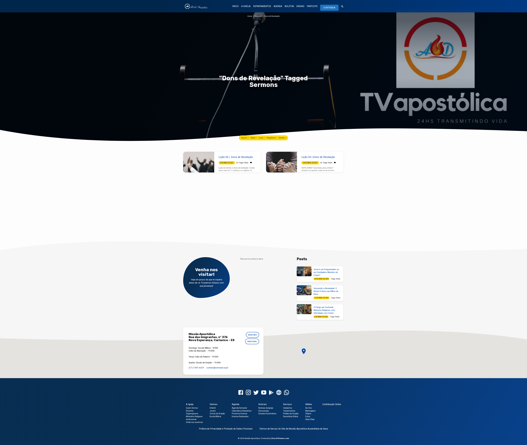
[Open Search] (342, 6)
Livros (261, 138)
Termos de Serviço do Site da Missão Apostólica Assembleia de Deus (293, 428)
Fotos (307, 416)
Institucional (191, 419)
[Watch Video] (251, 162)
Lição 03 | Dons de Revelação (236, 157)
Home (249, 16)
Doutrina (189, 411)
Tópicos (244, 138)
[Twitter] (256, 392)
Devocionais (263, 411)
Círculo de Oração (217, 413)
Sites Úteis (310, 419)
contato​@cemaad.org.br (217, 367)
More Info (252, 335)
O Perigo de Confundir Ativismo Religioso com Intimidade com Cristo (324, 310)
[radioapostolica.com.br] (279, 392)
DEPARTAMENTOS (262, 6)
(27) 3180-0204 (196, 367)
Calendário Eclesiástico (242, 411)
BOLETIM (289, 6)
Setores (213, 404)
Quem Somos (192, 408)
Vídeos (308, 413)
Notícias (262, 404)
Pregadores (271, 138)
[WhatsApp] (286, 392)
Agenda (235, 404)
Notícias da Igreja (265, 408)
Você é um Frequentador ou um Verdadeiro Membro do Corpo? (326, 272)
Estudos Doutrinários (267, 413)
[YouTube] (264, 392)
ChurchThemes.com (280, 438)
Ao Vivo (308, 408)
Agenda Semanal (239, 408)
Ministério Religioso (194, 416)
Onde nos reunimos (194, 422)
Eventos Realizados (240, 416)
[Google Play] (271, 392)
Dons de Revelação (272, 16)
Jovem (213, 411)
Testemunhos (289, 411)
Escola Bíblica (215, 416)
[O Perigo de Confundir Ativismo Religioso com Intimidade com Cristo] (304, 309)
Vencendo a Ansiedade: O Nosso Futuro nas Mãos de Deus (326, 291)
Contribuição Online (331, 404)
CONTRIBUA (329, 7)
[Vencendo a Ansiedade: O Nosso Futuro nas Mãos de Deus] (304, 290)
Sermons (258, 16)
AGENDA (278, 6)
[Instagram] (248, 392)
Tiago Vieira (335, 279)
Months (282, 138)
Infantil (213, 408)
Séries (253, 138)
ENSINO (300, 6)
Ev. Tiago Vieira (242, 163)
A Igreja (189, 404)
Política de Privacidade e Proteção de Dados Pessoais (226, 428)
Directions (252, 341)
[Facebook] (241, 392)
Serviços (287, 404)
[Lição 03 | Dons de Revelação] (198, 162)
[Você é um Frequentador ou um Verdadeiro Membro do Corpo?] (304, 271)
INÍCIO (235, 6)
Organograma (192, 413)
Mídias (308, 404)
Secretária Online (290, 416)
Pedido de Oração (290, 413)
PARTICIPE (312, 6)
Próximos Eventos (239, 413)
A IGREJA (245, 6)
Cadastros (287, 408)
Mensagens (310, 411)
